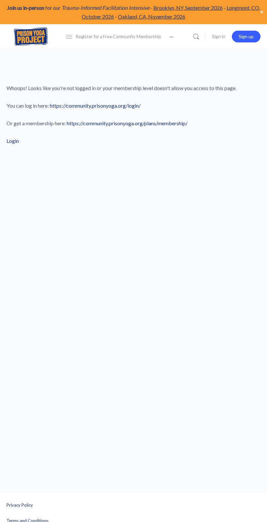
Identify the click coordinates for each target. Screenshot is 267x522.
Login (13, 141)
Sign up (246, 36)
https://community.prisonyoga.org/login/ (95, 105)
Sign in (218, 36)
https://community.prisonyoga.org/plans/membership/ (127, 123)
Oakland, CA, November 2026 (151, 16)
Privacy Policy (20, 505)
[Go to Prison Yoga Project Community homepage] (31, 36)
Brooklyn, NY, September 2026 (188, 8)
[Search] (196, 36)
